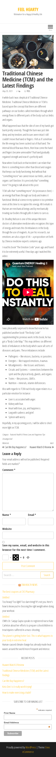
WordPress (31, 747)
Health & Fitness (21, 434)
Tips (43, 434)
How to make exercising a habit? (16, 692)
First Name (9, 713)
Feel (28, 91)
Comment (8, 470)
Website (7, 529)
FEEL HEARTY (28, 9)
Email (32, 515)
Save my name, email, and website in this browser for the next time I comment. (25, 547)
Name (6, 515)
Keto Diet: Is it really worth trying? (17, 686)
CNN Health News (29, 585)
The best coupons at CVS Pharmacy (18, 591)
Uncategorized (7, 438)
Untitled (5, 597)
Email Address (27, 722)
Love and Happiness (35, 434)
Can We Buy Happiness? (13, 681)
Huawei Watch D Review (13, 665)
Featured (13, 434)
